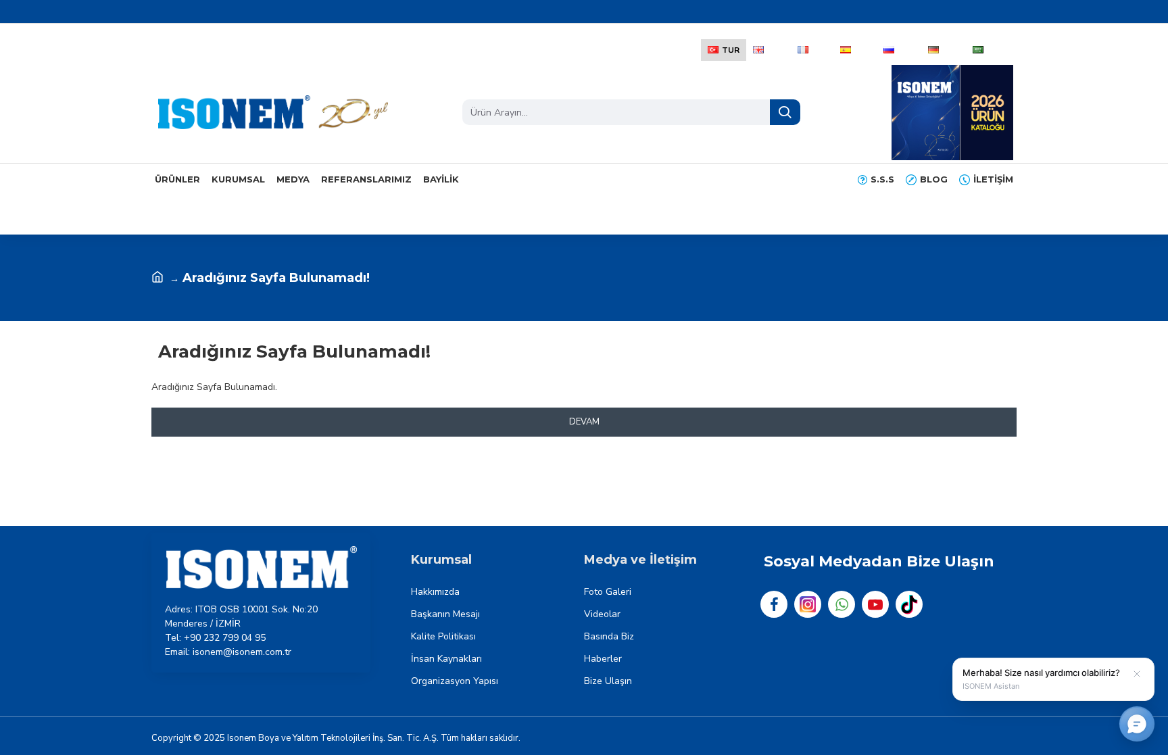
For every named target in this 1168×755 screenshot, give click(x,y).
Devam (584, 422)
